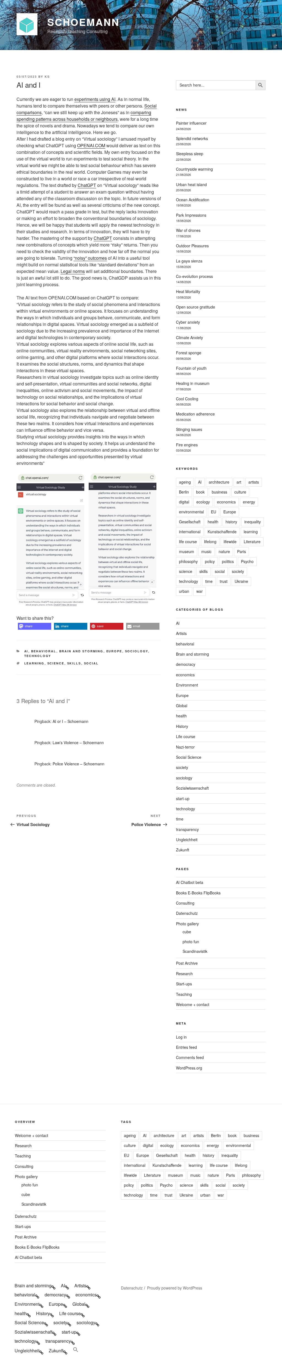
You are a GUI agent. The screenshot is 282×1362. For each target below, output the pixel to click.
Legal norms (73, 271)
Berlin (184, 492)
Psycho (247, 561)
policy (210, 561)
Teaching (184, 994)
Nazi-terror (185, 747)
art (239, 482)
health (213, 521)
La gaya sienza (189, 261)
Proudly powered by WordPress (174, 1288)
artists (253, 482)
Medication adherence (195, 414)
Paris (241, 551)
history (231, 521)
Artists (181, 633)
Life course (185, 736)
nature (224, 551)
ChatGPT (87, 185)
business (219, 492)
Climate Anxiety (189, 337)
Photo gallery (187, 923)
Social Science (188, 757)
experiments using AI (94, 99)
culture (240, 492)
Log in (181, 1037)
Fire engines (187, 444)
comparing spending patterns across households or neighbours (84, 115)
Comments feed (190, 1057)
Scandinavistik (195, 951)
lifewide (230, 541)
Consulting (185, 903)
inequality (252, 521)
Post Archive (187, 963)
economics (226, 502)
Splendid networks (192, 138)
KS (47, 76)
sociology (136, 651)
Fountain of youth (191, 368)
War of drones (188, 230)
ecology (203, 502)
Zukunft (182, 849)
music (206, 551)
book (200, 492)
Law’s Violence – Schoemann (78, 742)
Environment (187, 685)
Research (184, 973)
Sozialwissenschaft (192, 788)
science (55, 663)
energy (249, 502)
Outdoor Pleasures (192, 245)
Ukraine (241, 581)
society (238, 571)
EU (213, 511)
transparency (187, 829)
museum (186, 551)
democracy (185, 664)
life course (188, 541)
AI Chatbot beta (189, 882)
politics (228, 561)
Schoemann (83, 22)
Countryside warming (194, 169)
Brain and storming (81, 651)
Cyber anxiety (188, 322)
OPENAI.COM (91, 145)
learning (34, 663)
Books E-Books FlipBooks (198, 893)
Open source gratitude (195, 307)
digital (184, 502)
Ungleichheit (186, 839)
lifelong (210, 541)
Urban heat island (191, 184)
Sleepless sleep (189, 153)
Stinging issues (189, 429)
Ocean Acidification (192, 199)
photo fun (191, 941)
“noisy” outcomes (90, 258)
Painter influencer (191, 123)
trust (223, 581)
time (209, 581)
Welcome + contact (192, 1004)
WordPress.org (189, 1068)
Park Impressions (191, 215)
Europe (114, 651)
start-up (182, 798)
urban (184, 591)
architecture (219, 482)
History (182, 726)
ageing (185, 482)
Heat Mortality (188, 291)
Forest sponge (188, 352)
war (199, 591)
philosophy (188, 561)
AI (26, 651)
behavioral (43, 651)
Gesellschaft (189, 521)
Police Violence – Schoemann (78, 763)
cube (187, 931)
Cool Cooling (187, 398)
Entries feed (186, 1047)
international (189, 531)
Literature (252, 541)
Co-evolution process (194, 276)
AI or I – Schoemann (70, 721)
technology (37, 656)
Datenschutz (187, 913)
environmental (191, 511)
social (91, 663)
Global (181, 705)
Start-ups (184, 983)
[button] (34, 626)
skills (74, 663)
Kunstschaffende (222, 531)
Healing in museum (193, 383)
